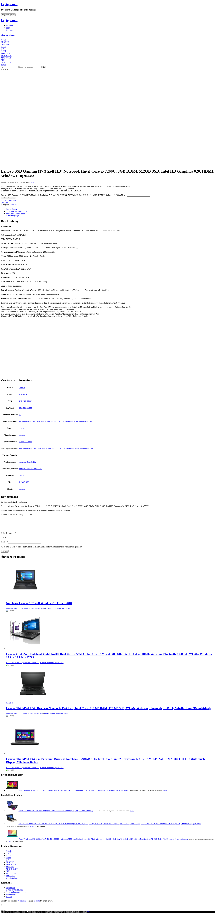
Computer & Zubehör (27, 462)
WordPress (22, 901)
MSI (2, 60)
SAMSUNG (6, 62)
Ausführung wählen (53, 608)
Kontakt (9, 30)
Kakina (37, 901)
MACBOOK (6, 55)
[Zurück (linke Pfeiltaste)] (2, 910)
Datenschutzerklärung (14, 890)
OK (88, 912)
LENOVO (5, 42)
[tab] (108, 35)
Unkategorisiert (12, 878)
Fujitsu (3, 64)
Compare (4, 202)
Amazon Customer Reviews (17, 211)
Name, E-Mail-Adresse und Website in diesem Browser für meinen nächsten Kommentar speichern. (43, 547)
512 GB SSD (24, 482)
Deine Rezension (8, 533)
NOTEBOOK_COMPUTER (30, 469)
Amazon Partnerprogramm (16, 892)
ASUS (3, 40)
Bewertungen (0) (12, 216)
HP (2, 49)
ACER (3, 51)
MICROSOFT (7, 58)
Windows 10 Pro (25, 442)
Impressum (10, 888)
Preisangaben (11, 894)
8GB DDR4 (23, 394)
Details (32, 182)
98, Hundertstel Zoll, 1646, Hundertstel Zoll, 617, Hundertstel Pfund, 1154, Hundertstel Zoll (55, 421)
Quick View (65, 608)
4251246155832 (25, 401)
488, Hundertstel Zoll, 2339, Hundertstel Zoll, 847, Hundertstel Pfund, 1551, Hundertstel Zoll (56, 448)
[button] (108, 35)
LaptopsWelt (9, 4)
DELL (3, 46)
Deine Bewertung (8, 515)
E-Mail (4, 542)
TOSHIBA (5, 53)
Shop (8, 28)
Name (4, 537)
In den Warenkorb (8, 198)
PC (20, 415)
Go (44, 67)
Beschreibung (11, 209)
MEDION (5, 44)
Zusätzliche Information (15, 213)
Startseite (9, 25)
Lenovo (22, 388)
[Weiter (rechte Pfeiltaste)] (5, 910)
